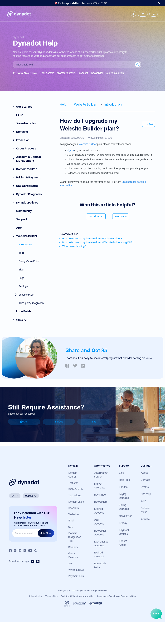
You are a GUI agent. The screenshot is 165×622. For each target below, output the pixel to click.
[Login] (133, 14)
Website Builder (88, 144)
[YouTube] (30, 550)
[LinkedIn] (20, 550)
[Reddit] (35, 550)
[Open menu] (153, 14)
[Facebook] (10, 550)
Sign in (70, 150)
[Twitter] (25, 550)
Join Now (46, 533)
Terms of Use (51, 596)
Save (150, 123)
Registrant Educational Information (77, 596)
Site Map (146, 494)
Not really (121, 216)
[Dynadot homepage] (19, 14)
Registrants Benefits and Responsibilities (116, 596)
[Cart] (143, 14)
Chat (25, 421)
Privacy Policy (35, 596)
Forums (59, 421)
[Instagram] (15, 550)
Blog (94, 421)
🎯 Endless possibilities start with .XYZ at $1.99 (80, 3)
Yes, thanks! (95, 216)
